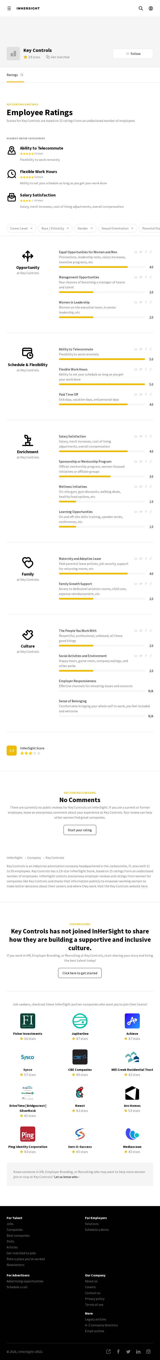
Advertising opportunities (25, 1281)
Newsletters (15, 1265)
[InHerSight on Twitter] (128, 1352)
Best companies (18, 1235)
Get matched (60, 57)
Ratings (15, 75)
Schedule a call (17, 1287)
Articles (12, 1247)
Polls (10, 1241)
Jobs (10, 1224)
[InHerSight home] (28, 8)
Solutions (92, 1224)
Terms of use (94, 1304)
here (144, 886)
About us (91, 1281)
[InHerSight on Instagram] (148, 1352)
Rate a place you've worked (26, 1259)
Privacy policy (94, 1299)
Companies (15, 1229)
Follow (135, 54)
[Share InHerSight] (108, 1352)
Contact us (92, 1293)
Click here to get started (79, 973)
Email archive (94, 1331)
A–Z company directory (101, 1325)
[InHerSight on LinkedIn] (138, 1352)
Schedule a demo (97, 1229)
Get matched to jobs (21, 1253)
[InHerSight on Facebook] (118, 1352)
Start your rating (80, 830)
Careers (90, 1287)
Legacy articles (95, 1319)
